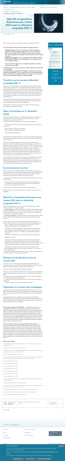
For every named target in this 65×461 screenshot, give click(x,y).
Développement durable (14, 7)
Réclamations (6, 443)
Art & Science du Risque (8, 9)
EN (17, 1)
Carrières (33, 7)
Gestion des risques (14, 11)
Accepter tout (18, 458)
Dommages (42, 7)
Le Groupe (5, 5)
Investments (54, 7)
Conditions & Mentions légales (55, 443)
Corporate (5, 7)
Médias (28, 7)
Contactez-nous (54, 433)
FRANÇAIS (55, 71)
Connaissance (6, 11)
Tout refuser (30, 458)
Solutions (42, 5)
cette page (48, 455)
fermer (61, 446)
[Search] (61, 2)
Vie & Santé (48, 7)
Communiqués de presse (13, 13)
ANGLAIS (55, 75)
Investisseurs (23, 7)
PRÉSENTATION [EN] (56, 79)
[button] (58, 2)
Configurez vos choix (44, 458)
